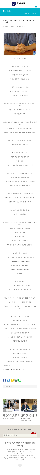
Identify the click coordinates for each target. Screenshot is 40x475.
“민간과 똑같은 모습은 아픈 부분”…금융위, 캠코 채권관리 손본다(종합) (29, 416)
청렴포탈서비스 (28, 429)
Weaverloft (18, 460)
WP (23, 460)
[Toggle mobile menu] (36, 7)
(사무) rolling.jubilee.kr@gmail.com (20, 452)
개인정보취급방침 (12, 429)
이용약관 (20, 429)
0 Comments (15, 418)
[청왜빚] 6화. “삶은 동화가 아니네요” (13, 369)
